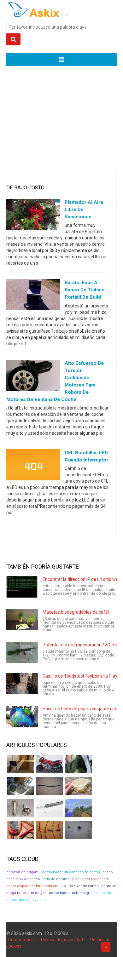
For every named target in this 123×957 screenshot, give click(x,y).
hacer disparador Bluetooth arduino (36, 886)
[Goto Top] (105, 947)
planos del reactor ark (90, 879)
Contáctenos (21, 939)
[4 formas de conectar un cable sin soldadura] (49, 830)
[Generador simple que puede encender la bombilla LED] (78, 830)
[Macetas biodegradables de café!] (22, 619)
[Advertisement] (61, 113)
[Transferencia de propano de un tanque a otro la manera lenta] (20, 785)
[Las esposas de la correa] (49, 785)
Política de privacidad (62, 939)
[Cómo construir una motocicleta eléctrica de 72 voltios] (49, 763)
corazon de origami (22, 872)
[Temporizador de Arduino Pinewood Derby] (20, 763)
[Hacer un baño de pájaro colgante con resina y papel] (22, 716)
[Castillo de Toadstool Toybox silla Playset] (22, 683)
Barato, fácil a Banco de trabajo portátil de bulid (85, 290)
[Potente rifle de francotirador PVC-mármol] (22, 652)
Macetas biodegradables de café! (76, 612)
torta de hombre (56, 879)
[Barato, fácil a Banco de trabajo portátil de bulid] (33, 296)
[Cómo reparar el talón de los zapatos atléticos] (78, 763)
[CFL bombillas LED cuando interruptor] (33, 466)
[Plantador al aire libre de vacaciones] (33, 215)
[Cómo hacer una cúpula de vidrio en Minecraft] (78, 808)
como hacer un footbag (69, 893)
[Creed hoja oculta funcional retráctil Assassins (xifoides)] (49, 808)
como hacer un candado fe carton (71, 872)
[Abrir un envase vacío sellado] (78, 785)
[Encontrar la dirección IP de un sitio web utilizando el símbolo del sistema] (22, 587)
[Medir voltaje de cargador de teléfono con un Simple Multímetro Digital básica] (20, 830)
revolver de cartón (83, 886)
